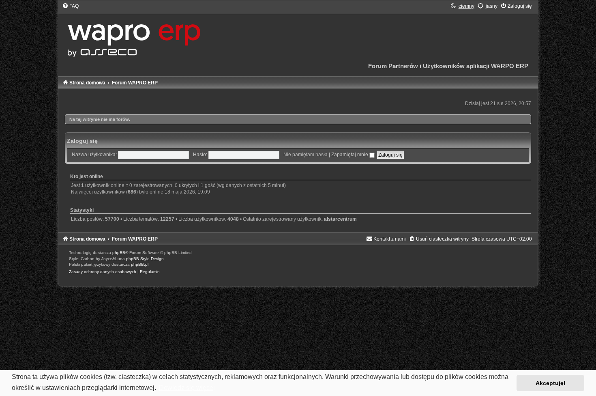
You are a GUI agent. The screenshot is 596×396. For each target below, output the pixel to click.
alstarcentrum (340, 219)
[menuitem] (70, 6)
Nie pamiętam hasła (305, 154)
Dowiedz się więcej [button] (187, 387)
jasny (491, 6)
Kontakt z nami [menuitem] (389, 239)
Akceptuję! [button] (551, 383)
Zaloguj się (82, 141)
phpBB (118, 252)
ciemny (466, 6)
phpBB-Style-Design (145, 258)
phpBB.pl (139, 264)
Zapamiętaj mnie (350, 154)
